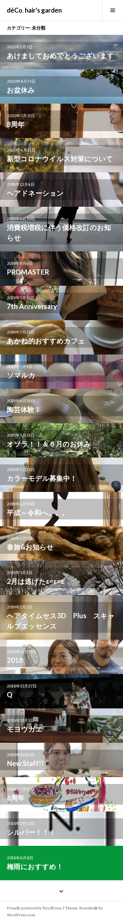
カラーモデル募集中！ (42, 478)
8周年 (16, 124)
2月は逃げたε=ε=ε (35, 581)
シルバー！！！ (31, 832)
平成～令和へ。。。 (38, 512)
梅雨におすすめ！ (35, 866)
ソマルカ (21, 375)
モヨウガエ (25, 729)
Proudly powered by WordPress (34, 908)
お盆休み (21, 90)
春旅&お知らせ (30, 547)
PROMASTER (28, 272)
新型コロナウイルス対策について (60, 158)
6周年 (16, 797)
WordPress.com (21, 915)
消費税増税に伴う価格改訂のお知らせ (59, 232)
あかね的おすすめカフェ (46, 340)
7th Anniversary (32, 306)
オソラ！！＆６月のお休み (49, 444)
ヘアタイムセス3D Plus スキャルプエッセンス (61, 620)
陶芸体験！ (24, 409)
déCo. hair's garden (34, 10)
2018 (15, 660)
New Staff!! (25, 763)
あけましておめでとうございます (60, 55)
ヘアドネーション (35, 193)
